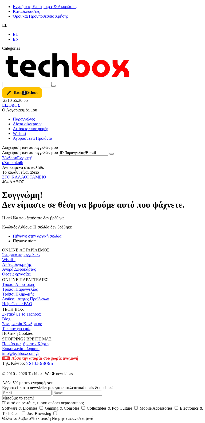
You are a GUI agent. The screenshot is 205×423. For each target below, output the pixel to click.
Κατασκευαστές (26, 11)
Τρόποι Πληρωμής (18, 294)
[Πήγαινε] (111, 154)
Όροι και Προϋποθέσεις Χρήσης (40, 16)
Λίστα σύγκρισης (27, 124)
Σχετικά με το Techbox (21, 314)
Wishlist (19, 133)
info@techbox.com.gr (20, 353)
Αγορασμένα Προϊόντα (32, 138)
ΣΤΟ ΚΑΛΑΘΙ (15, 177)
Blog (6, 319)
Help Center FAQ (17, 303)
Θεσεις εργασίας (16, 274)
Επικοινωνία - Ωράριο (21, 348)
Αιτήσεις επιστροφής (30, 128)
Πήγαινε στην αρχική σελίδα (37, 236)
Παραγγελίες (24, 119)
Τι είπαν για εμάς (16, 328)
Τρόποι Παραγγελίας (20, 289)
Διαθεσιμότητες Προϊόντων (25, 299)
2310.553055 (39, 363)
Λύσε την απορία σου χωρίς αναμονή (40, 358)
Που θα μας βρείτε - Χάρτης (26, 343)
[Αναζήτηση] (54, 86)
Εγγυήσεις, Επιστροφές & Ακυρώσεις (45, 6)
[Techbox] (69, 79)
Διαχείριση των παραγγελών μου (30, 152)
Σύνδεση (9, 158)
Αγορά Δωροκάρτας (19, 269)
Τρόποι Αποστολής (18, 284)
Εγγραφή (24, 158)
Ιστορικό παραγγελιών (21, 255)
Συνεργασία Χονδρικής (22, 323)
